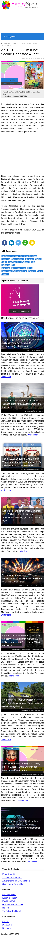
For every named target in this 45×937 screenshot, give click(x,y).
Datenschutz (8, 928)
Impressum (7, 925)
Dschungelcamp (18, 268)
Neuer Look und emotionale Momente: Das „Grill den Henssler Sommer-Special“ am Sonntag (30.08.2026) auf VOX (21, 516)
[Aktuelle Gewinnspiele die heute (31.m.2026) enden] (20, 315)
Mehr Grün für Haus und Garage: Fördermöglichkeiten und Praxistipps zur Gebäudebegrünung (22, 703)
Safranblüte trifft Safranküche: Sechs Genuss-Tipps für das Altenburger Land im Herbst (22, 404)
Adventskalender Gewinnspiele (16, 881)
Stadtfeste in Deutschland (13, 884)
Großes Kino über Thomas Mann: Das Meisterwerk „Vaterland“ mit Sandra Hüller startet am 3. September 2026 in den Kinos (21, 640)
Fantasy (32, 271)
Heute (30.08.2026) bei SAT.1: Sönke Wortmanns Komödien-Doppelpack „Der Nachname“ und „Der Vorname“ (22, 462)
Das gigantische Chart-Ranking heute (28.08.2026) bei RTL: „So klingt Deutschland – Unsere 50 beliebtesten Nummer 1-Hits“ (21, 826)
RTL (29, 350)
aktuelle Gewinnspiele (12, 877)
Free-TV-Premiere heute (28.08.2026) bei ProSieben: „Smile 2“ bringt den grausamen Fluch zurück (21, 766)
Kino (14, 43)
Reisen (5, 908)
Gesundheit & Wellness (12, 904)
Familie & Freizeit (10, 901)
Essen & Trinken (9, 898)
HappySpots (6, 43)
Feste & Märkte (9, 874)
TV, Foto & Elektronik (11, 911)
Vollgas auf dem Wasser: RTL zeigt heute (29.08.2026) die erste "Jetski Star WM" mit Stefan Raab (22, 578)
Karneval (30, 259)
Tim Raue (24, 256)
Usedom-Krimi (17, 259)
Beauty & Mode (9, 895)
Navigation (10, 36)
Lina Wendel (13, 262)
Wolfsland (25, 262)
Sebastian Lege (20, 271)
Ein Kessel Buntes (10, 256)
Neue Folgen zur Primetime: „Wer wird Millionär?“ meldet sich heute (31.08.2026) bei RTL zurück (21, 343)
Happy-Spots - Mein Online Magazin (20, 5)
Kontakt (5, 922)
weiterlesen (6, 377)
